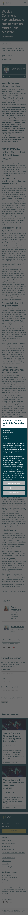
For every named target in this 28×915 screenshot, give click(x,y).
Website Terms (7, 445)
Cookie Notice (14, 447)
